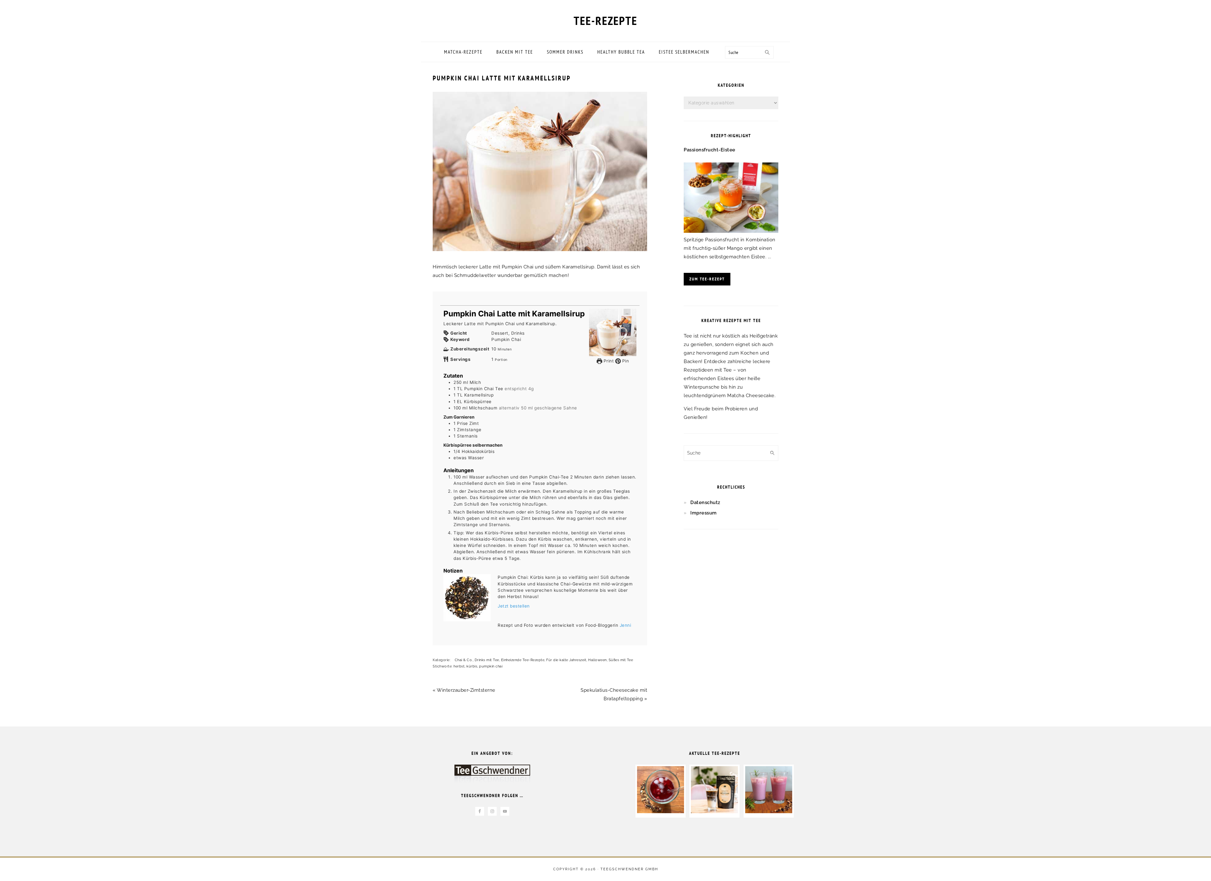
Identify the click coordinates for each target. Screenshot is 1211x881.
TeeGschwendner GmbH (629, 869)
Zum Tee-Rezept (707, 279)
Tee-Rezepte (605, 20)
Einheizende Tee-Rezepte (523, 660)
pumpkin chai (490, 666)
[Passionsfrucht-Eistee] (731, 231)
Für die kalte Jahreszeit (566, 660)
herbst (459, 666)
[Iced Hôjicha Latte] (714, 811)
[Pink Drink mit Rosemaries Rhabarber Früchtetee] (768, 811)
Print (608, 360)
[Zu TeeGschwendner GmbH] (492, 777)
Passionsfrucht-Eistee (709, 150)
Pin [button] (625, 360)
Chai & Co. (464, 660)
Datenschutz (705, 502)
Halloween (597, 660)
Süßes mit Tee (621, 660)
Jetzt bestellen (514, 605)
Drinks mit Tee (487, 660)
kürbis (471, 666)
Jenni (625, 625)
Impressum (703, 513)
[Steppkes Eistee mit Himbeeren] (660, 811)
